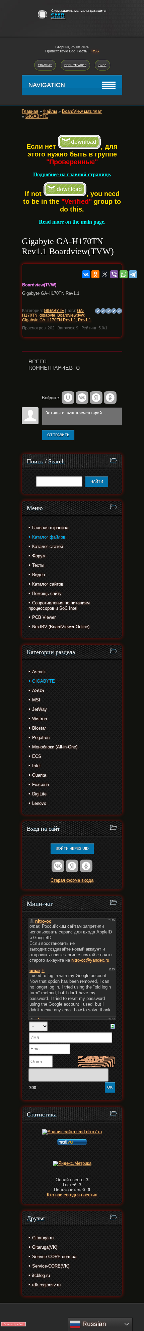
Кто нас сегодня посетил (72, 1194)
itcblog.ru (41, 1275)
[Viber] (114, 274)
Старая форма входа (72, 880)
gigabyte (47, 315)
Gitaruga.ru (43, 1237)
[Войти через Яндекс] (96, 397)
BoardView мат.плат (82, 111)
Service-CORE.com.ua (54, 1256)
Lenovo (39, 803)
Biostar (39, 728)
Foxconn (40, 784)
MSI (36, 699)
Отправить (58, 435)
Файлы (50, 111)
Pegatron (41, 737)
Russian (93, 1323)
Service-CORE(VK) (50, 1266)
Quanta (39, 775)
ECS (36, 756)
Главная (45, 65)
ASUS (38, 690)
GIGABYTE (36, 116)
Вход (102, 65)
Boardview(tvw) (71, 315)
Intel (36, 765)
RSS (95, 51)
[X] (105, 274)
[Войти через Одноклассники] (110, 397)
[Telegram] (133, 274)
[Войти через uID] (68, 397)
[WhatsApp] (124, 274)
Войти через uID (72, 848)
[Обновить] (113, 1025)
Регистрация (75, 65)
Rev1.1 (84, 320)
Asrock (39, 671)
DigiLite (39, 793)
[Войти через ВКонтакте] (82, 397)
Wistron (39, 718)
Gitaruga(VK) (44, 1247)
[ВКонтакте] (86, 274)
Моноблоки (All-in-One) (54, 746)
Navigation (46, 85)
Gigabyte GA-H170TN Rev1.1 (49, 320)
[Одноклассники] (95, 274)
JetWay (39, 709)
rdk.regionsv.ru (46, 1284)
